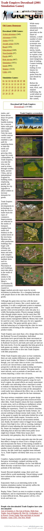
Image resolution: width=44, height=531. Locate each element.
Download (19, 106)
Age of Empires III (14, 513)
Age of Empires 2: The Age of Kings (15, 511)
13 (15, 84)
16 (24, 84)
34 (6, 93)
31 (21, 90)
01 (4, 81)
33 (4, 93)
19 (9, 87)
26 (6, 90)
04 (12, 81)
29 (15, 90)
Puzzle (5, 56)
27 (9, 90)
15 (21, 84)
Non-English (7, 53)
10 (6, 84)
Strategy (6, 69)
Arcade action (8, 44)
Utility (5, 72)
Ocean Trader (14, 515)
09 (4, 84)
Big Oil (25, 513)
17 (4, 87)
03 (9, 81)
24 (24, 87)
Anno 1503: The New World (19, 517)
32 (24, 90)
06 (18, 81)
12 (12, 84)
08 (24, 81)
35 (9, 93)
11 (9, 84)
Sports (5, 66)
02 (6, 81)
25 (4, 90)
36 (12, 93)
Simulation (7, 63)
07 (21, 81)
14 (18, 84)
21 (15, 87)
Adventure (7, 37)
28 (12, 90)
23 (21, 87)
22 (18, 87)
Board (5, 47)
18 (6, 87)
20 (12, 87)
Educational (7, 50)
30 (18, 90)
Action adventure (9, 34)
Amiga (5, 41)
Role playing (7, 59)
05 (15, 81)
